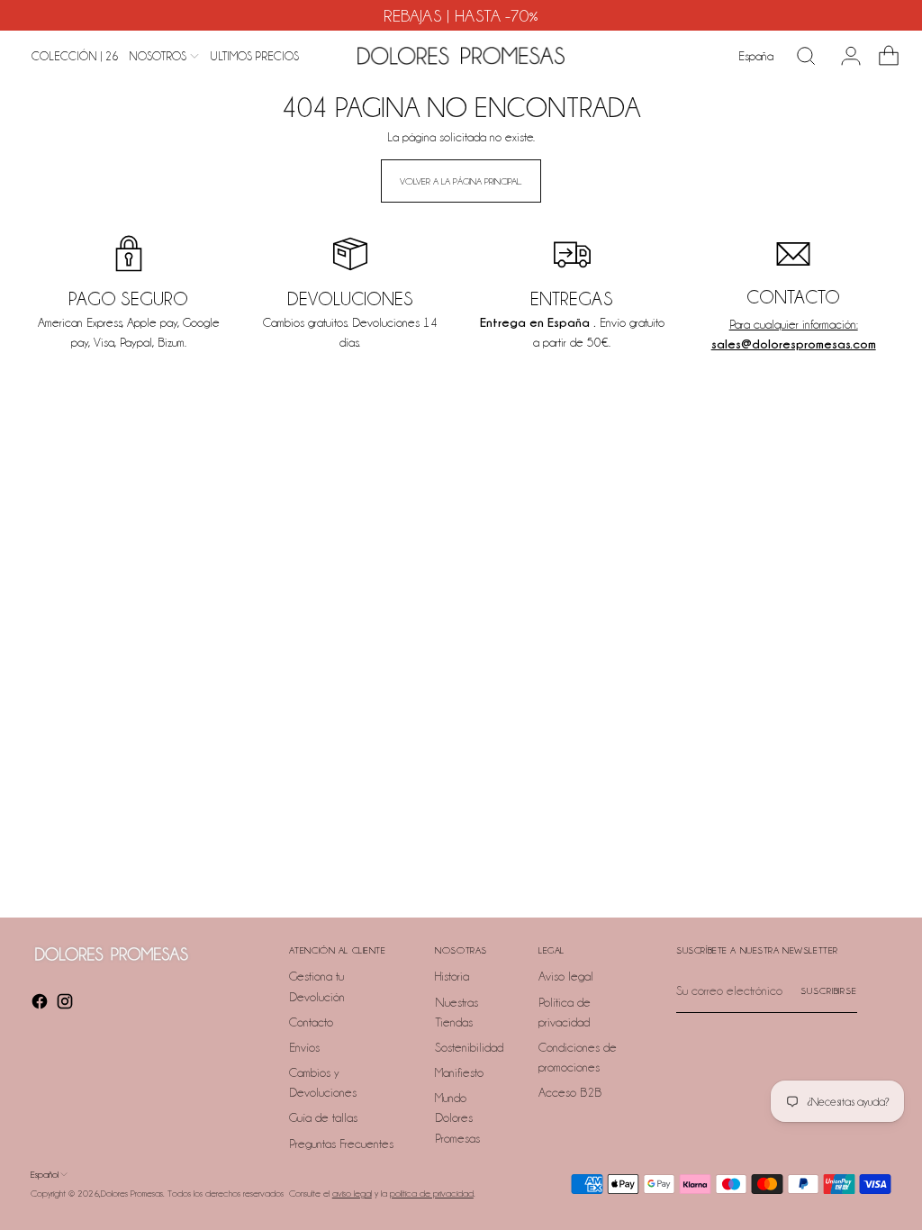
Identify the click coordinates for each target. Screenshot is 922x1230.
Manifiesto (459, 1072)
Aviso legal (565, 976)
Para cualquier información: (793, 324)
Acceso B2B (569, 1092)
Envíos (304, 1047)
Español (45, 1174)
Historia (452, 976)
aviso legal (352, 1193)
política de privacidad (432, 1193)
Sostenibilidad (469, 1047)
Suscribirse (828, 990)
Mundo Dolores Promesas (457, 1117)
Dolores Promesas (132, 1193)
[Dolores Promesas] (461, 56)
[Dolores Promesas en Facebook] (41, 1004)
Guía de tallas (323, 1117)
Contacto (311, 1022)
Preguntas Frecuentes (341, 1143)
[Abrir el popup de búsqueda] (806, 56)
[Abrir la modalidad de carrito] (881, 56)
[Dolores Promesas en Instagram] (66, 1004)
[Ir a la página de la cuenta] (844, 56)
